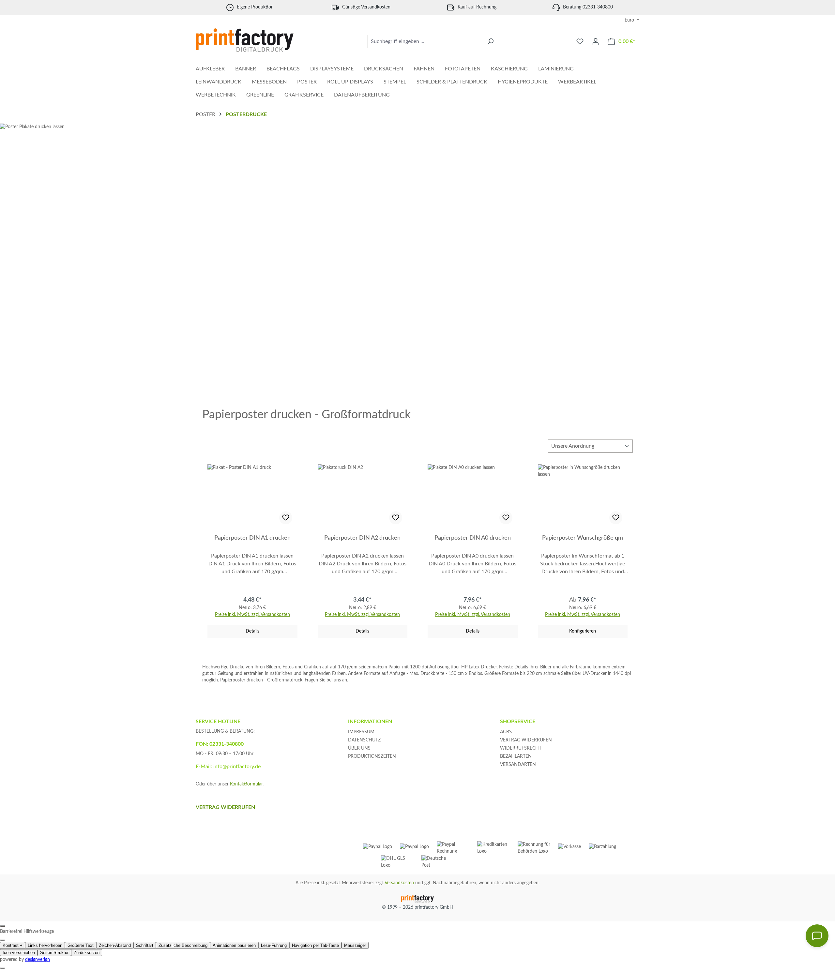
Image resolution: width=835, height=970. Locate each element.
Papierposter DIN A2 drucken (362, 538)
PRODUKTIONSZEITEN (372, 756)
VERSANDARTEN (518, 764)
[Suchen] (490, 41)
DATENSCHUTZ (364, 740)
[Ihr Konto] (595, 41)
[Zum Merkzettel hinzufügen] (285, 517)
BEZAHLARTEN (516, 756)
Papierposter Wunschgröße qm (582, 538)
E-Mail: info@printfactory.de (228, 766)
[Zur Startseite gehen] (245, 40)
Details (252, 631)
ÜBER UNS (359, 748)
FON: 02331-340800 (220, 744)
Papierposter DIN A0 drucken (472, 538)
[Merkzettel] (580, 41)
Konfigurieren (582, 631)
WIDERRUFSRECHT (520, 748)
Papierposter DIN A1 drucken (252, 538)
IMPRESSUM (361, 732)
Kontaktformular (246, 784)
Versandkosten (399, 883)
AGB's (506, 732)
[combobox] (425, 41)
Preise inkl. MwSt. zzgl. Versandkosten (252, 614)
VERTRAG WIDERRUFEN (526, 740)
